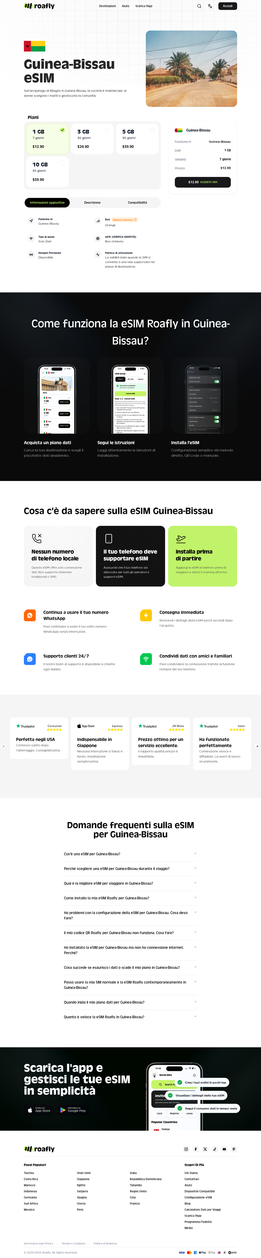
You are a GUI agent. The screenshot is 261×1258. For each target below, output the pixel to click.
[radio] (62, 130)
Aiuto (125, 6)
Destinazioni (107, 6)
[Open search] (199, 6)
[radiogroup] (92, 155)
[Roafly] (39, 6)
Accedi (228, 6)
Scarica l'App (143, 6)
